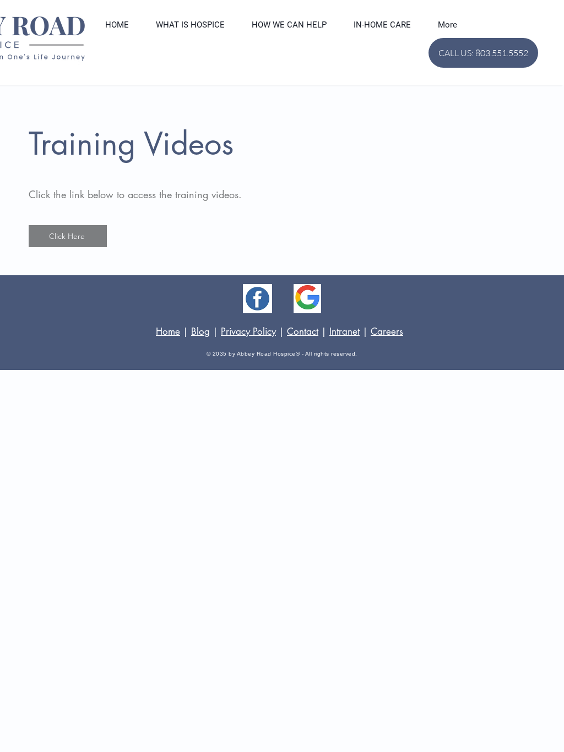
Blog (200, 331)
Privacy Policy (248, 331)
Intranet (344, 331)
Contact (302, 331)
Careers (387, 331)
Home (168, 331)
